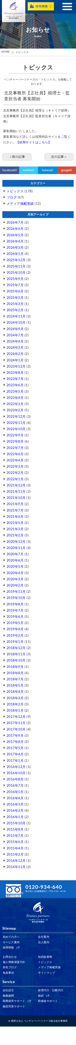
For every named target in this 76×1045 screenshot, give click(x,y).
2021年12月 (16, 485)
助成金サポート (48, 1001)
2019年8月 (15, 604)
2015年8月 (15, 829)
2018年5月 (15, 685)
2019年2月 (15, 635)
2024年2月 (15, 354)
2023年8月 (15, 372)
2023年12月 (16, 366)
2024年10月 (16, 322)
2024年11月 (16, 316)
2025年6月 (15, 291)
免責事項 (8, 973)
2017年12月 (16, 716)
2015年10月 (16, 823)
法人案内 (43, 942)
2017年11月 (16, 723)
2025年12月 (16, 260)
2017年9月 (15, 735)
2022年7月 (15, 448)
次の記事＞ (59, 156)
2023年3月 (15, 404)
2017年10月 (16, 729)
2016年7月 (15, 785)
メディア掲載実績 (20, 203)
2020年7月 (15, 554)
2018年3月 (15, 698)
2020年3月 (15, 579)
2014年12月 (16, 860)
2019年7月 (15, 610)
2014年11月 (16, 867)
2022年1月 (15, 479)
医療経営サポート (14, 1001)
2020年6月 (15, 560)
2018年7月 (15, 679)
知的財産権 (45, 957)
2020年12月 (16, 541)
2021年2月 (15, 535)
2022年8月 (15, 441)
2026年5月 (15, 235)
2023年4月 (15, 397)
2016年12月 (16, 767)
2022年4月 (15, 460)
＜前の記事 (17, 156)
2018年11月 (16, 654)
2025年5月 (15, 297)
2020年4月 (15, 573)
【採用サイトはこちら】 (33, 142)
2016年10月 (16, 773)
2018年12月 (16, 648)
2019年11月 (16, 591)
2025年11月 (16, 266)
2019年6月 (15, 616)
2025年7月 (15, 285)
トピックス (22, 52)
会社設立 (8, 990)
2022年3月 (15, 466)
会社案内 (43, 937)
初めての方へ (11, 937)
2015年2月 (15, 854)
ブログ (12, 197)
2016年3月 (15, 804)
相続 (41, 995)
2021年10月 (16, 497)
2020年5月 (15, 566)
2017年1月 (15, 760)
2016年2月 (15, 810)
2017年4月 (15, 754)
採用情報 (8, 947)
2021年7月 (15, 510)
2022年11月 (16, 422)
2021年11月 (16, 491)
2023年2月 (15, 410)
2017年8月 (15, 741)
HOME (6, 52)
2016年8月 (15, 779)
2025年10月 (16, 272)
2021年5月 (15, 523)
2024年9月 (15, 329)
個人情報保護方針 (14, 962)
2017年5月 (15, 748)
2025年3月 (15, 304)
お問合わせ (10, 957)
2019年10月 (16, 598)
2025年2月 (15, 310)
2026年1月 (15, 253)
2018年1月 (15, 710)
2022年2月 (15, 472)
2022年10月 (16, 429)
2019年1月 (15, 641)
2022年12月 (16, 416)
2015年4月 (15, 848)
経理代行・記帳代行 (51, 990)
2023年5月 (15, 391)
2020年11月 (16, 548)
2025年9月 (15, 279)
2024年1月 (15, 360)
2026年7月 (15, 222)
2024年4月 (15, 341)
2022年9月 (15, 435)
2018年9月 (15, 666)
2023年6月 (15, 385)
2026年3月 (15, 247)
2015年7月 (15, 835)
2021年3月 (15, 529)
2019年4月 (15, 629)
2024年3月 (15, 347)
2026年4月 (15, 241)
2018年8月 (15, 673)
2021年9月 (15, 504)
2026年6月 (15, 228)
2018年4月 (15, 691)
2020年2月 (15, 585)
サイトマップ (46, 973)
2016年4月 (15, 798)
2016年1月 (15, 817)
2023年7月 (15, 379)
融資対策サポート (14, 1006)
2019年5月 (15, 623)
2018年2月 (15, 704)
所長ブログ (10, 967)
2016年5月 (15, 792)
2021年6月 (15, 516)
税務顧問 (8, 995)
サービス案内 (11, 942)
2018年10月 (16, 660)
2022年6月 (15, 454)
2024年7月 (15, 335)
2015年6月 (15, 842)
